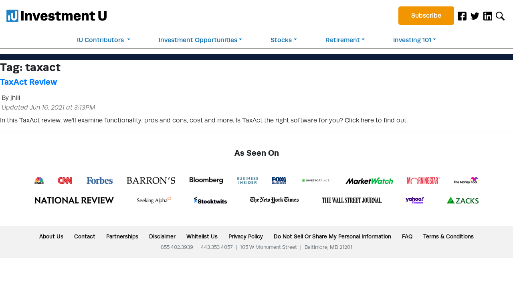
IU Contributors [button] (101, 40)
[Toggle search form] (500, 15)
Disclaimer (162, 236)
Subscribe (426, 15)
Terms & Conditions (448, 236)
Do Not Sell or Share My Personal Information (332, 236)
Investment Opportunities (198, 40)
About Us (51, 236)
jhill (15, 98)
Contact (84, 236)
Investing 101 (412, 40)
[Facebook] (462, 15)
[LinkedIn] (487, 15)
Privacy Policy (245, 236)
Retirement (342, 40)
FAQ (407, 236)
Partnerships (122, 236)
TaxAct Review (28, 82)
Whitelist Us (202, 236)
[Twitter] (475, 15)
